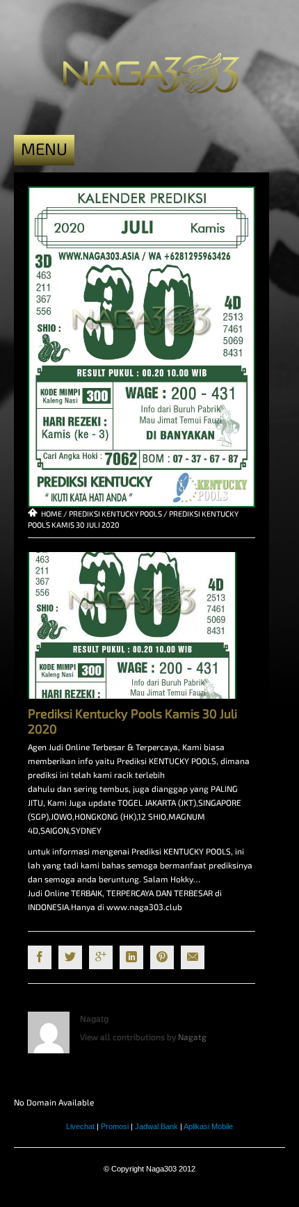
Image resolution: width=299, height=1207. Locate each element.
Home (51, 513)
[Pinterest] (162, 957)
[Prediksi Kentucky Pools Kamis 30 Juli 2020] (141, 345)
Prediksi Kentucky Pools (115, 513)
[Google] (101, 957)
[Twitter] (70, 957)
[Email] (192, 957)
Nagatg (94, 1019)
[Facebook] (39, 957)
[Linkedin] (131, 957)
